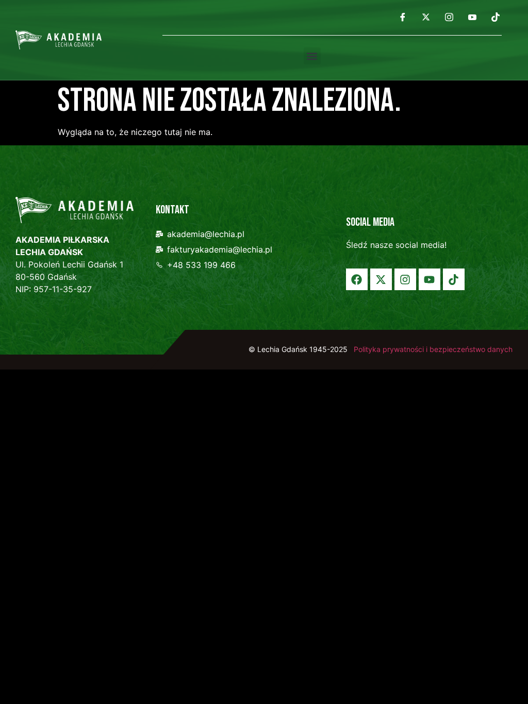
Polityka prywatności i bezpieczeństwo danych (432, 349)
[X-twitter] (381, 279)
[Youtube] (429, 279)
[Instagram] (449, 16)
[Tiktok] (454, 279)
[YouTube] (472, 16)
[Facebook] (402, 16)
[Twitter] (426, 16)
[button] (312, 55)
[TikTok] (495, 16)
